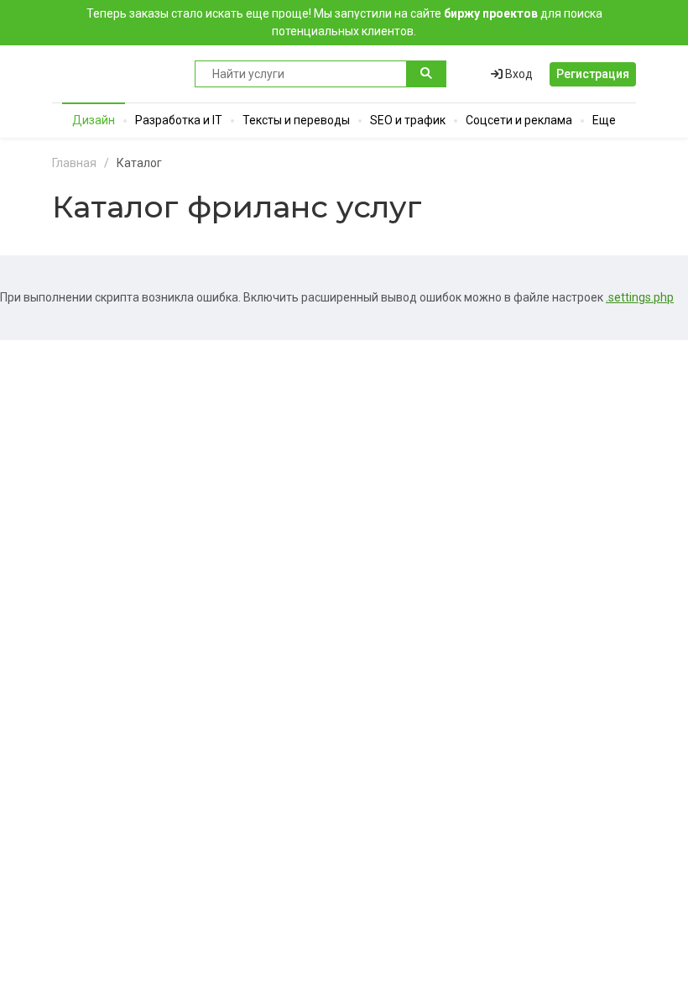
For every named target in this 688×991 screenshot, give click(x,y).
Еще (604, 120)
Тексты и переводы (296, 120)
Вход (518, 74)
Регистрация (592, 74)
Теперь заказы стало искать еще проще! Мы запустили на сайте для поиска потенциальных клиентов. (344, 22)
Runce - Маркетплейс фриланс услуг (115, 74)
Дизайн (93, 120)
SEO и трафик (408, 120)
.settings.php (640, 297)
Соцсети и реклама (519, 120)
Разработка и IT (178, 120)
